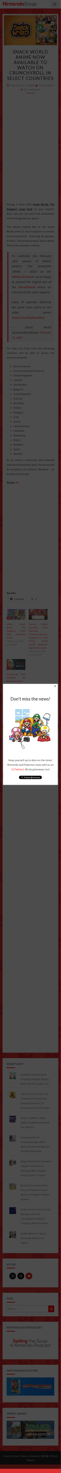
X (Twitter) (17, 769)
